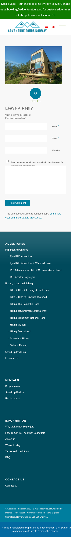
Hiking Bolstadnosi (20, 331)
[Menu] (60, 27)
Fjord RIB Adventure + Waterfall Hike (30, 263)
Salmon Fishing (18, 345)
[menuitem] (60, 27)
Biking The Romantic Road (24, 304)
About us (10, 439)
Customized (11, 358)
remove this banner (48, 531)
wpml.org (31, 527)
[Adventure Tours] (29, 27)
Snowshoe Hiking (19, 338)
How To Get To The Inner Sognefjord (25, 432)
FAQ (7, 457)
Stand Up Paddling (15, 352)
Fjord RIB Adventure (21, 256)
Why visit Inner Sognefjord (19, 426)
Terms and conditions (17, 451)
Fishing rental (12, 398)
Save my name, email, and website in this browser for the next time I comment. (37, 164)
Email (55, 138)
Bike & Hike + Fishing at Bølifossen (29, 290)
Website (56, 150)
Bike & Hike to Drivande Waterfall (28, 297)
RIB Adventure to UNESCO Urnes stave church (36, 270)
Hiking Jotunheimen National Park (28, 310)
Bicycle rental (12, 386)
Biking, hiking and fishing (19, 283)
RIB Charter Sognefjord (22, 277)
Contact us (11, 485)
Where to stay (13, 445)
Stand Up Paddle (14, 392)
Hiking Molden (18, 324)
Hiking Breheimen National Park (27, 317)
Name (55, 126)
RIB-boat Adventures (16, 249)
